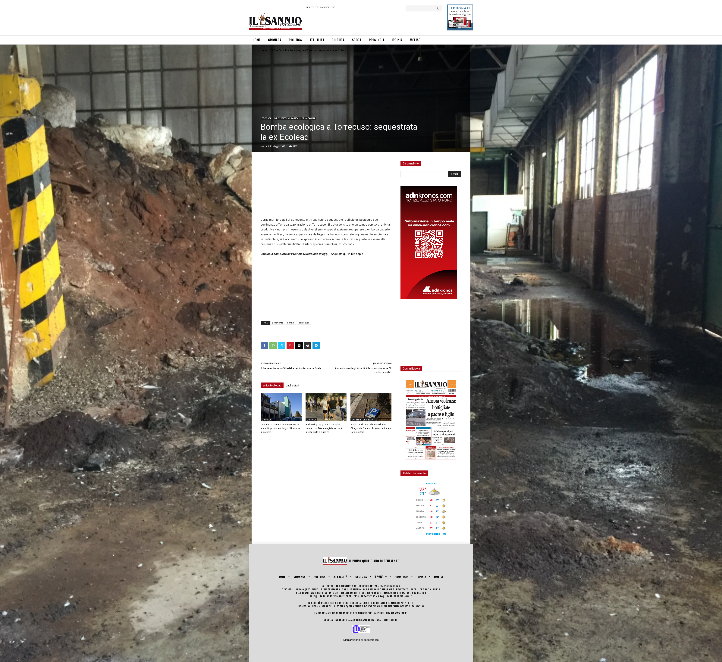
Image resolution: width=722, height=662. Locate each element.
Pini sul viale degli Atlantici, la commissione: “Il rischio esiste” (363, 370)
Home (264, 50)
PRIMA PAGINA (308, 118)
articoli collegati (272, 385)
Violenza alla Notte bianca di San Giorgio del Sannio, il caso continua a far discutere (370, 428)
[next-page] (269, 439)
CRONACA (276, 50)
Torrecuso (304, 322)
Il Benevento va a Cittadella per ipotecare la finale (291, 368)
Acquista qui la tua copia (347, 254)
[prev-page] (263, 439)
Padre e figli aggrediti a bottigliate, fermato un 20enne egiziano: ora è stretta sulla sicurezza (324, 428)
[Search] (438, 8)
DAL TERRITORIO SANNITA (286, 118)
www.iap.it (401, 613)
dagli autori (292, 385)
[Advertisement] (374, 21)
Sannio (290, 322)
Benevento (277, 322)
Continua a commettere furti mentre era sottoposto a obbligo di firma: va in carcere (280, 428)
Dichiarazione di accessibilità (361, 639)
